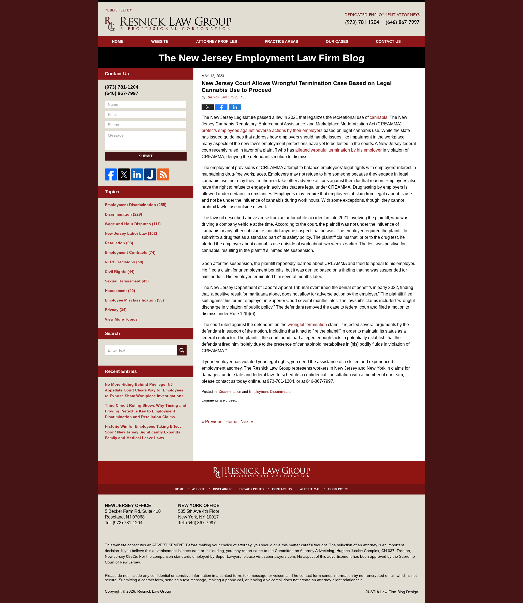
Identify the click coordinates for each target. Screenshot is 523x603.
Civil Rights (120, 271)
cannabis (378, 117)
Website (159, 41)
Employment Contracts (130, 252)
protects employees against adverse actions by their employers (262, 130)
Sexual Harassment (127, 281)
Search (182, 350)
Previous (212, 421)
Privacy (116, 309)
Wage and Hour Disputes (133, 224)
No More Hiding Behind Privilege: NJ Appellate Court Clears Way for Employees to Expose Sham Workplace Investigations (144, 390)
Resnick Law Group (154, 591)
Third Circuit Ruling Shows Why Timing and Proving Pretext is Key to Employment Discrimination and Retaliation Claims (145, 411)
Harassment (120, 290)
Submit (146, 156)
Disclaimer (222, 489)
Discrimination (230, 392)
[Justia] (150, 174)
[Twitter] (123, 174)
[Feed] (163, 174)
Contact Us (388, 41)
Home (117, 41)
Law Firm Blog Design (392, 592)
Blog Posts (338, 489)
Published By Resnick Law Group (382, 19)
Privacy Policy (251, 489)
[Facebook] (110, 174)
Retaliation (119, 243)
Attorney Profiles (216, 41)
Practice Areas (281, 41)
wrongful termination (307, 324)
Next (247, 421)
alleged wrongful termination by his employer (338, 150)
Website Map (310, 489)
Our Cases (337, 41)
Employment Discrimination (270, 392)
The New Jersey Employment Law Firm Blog (168, 20)
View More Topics (121, 319)
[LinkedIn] (137, 174)
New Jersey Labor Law (131, 233)
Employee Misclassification (134, 300)
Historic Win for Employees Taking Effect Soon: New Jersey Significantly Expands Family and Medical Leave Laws (143, 432)
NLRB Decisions (124, 262)
